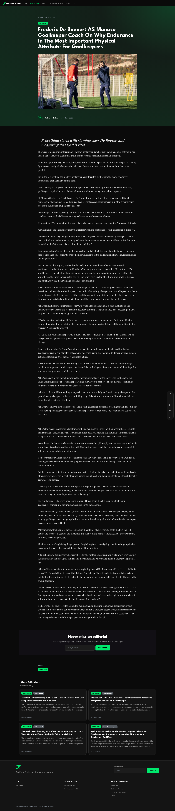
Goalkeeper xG (69, 786)
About (68, 3)
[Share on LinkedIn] (170, 405)
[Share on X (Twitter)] (170, 399)
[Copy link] (170, 417)
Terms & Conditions (118, 792)
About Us (114, 786)
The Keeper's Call (56, 3)
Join (75, 3)
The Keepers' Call (71, 789)
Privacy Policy (117, 789)
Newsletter (118, 766)
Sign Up (153, 770)
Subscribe (102, 648)
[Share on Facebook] (170, 394)
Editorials (34, 3)
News (43, 3)
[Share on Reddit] (170, 410)
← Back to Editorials (46, 17)
